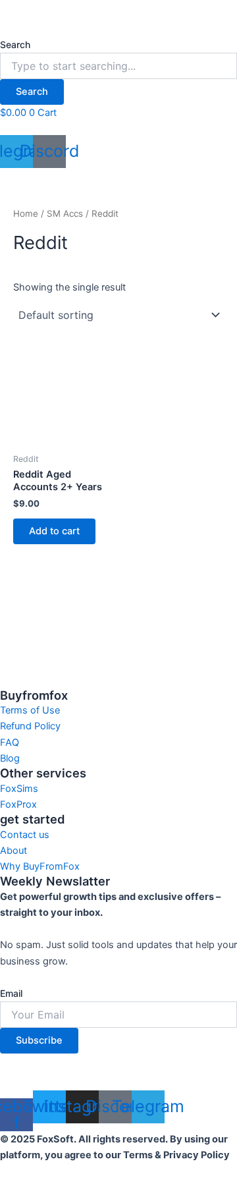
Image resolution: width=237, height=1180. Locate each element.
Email (11, 993)
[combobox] (118, 66)
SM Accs (65, 213)
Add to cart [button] (54, 531)
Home (25, 213)
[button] (118, 128)
